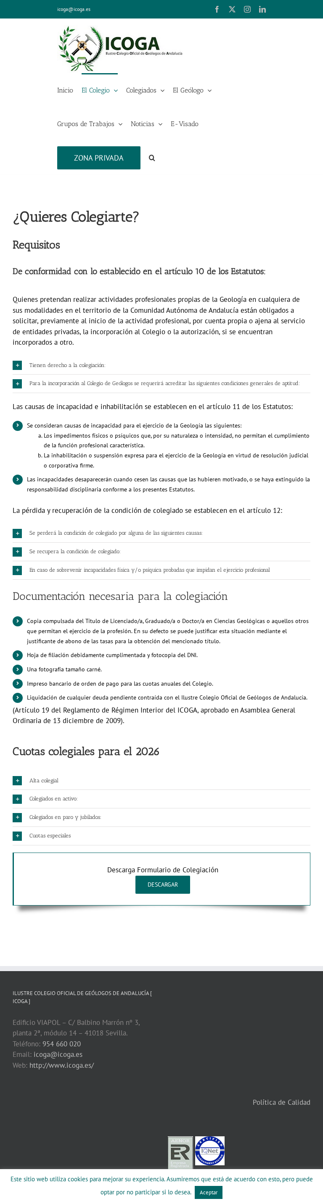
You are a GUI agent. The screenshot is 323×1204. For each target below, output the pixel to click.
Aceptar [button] (208, 1192)
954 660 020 (61, 1043)
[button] (152, 157)
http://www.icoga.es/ (61, 1065)
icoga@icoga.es (73, 9)
